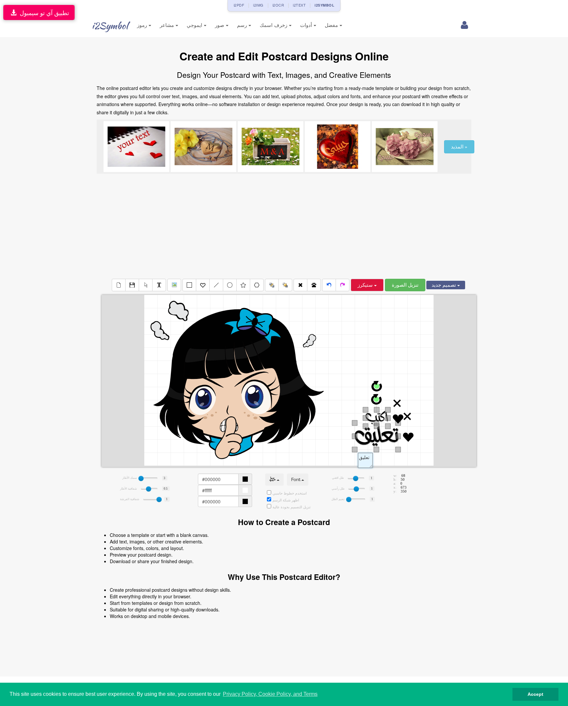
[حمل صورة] (174, 285)
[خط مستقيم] (216, 285)
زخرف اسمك (274, 25)
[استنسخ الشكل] (314, 285)
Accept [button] (535, 694)
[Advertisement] (284, 226)
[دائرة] (230, 285)
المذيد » (459, 146)
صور (220, 25)
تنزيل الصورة (405, 285)
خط (273, 479)
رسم (242, 25)
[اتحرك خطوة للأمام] (342, 285)
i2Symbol (110, 25)
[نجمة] (243, 285)
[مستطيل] (189, 285)
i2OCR (278, 5)
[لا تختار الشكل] (146, 285)
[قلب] (203, 285)
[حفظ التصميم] (132, 285)
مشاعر (168, 25)
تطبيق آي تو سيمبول (42, 12)
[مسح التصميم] (119, 285)
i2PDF (239, 5)
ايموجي (195, 25)
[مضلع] (257, 285)
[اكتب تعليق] (159, 285)
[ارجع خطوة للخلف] (329, 285)
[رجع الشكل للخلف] (272, 285)
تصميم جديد (444, 285)
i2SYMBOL (324, 5)
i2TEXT (299, 5)
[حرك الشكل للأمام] (285, 285)
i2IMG (258, 5)
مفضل (332, 25)
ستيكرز (366, 285)
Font (296, 479)
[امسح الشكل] (300, 285)
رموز (143, 25)
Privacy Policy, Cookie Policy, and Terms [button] (270, 694)
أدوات (307, 25)
